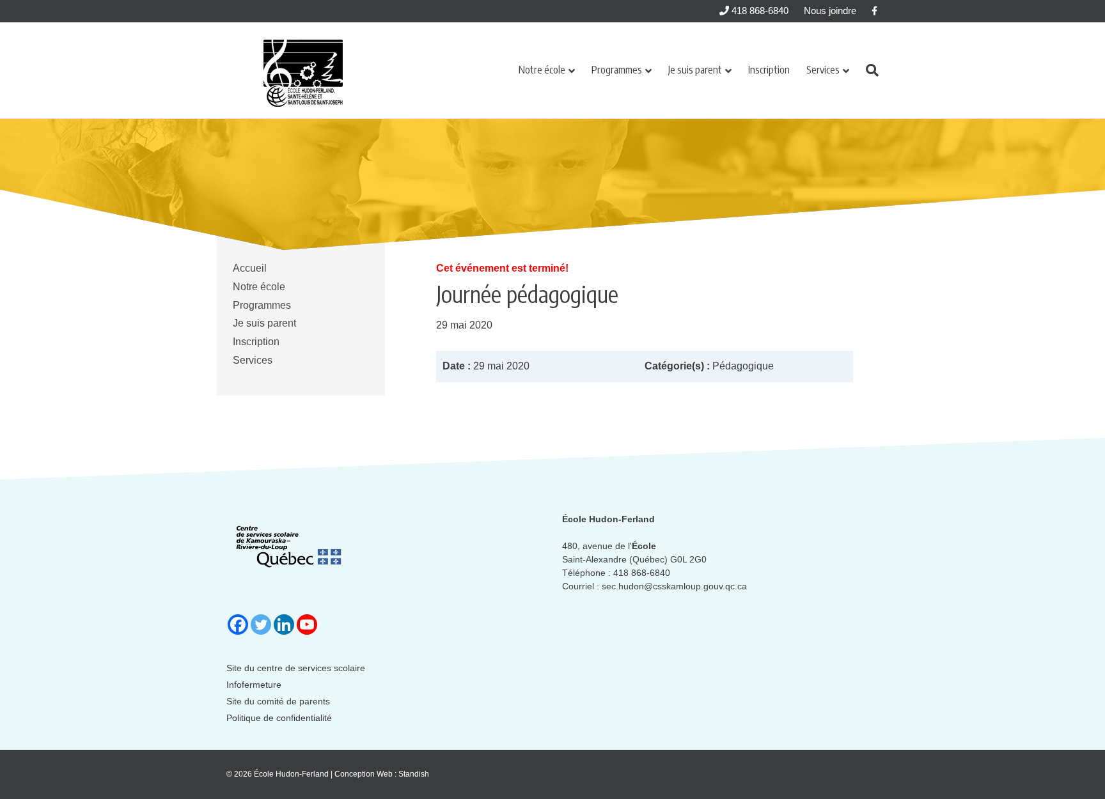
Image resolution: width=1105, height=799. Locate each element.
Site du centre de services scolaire (295, 668)
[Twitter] (261, 624)
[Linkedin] (284, 624)
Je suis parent (695, 69)
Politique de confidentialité (279, 718)
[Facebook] (238, 624)
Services (823, 69)
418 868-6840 (758, 10)
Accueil (250, 268)
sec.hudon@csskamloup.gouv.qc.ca (674, 586)
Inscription (769, 69)
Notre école (542, 69)
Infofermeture (253, 684)
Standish (413, 774)
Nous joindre (830, 10)
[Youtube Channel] (307, 624)
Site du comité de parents (278, 701)
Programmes (617, 69)
